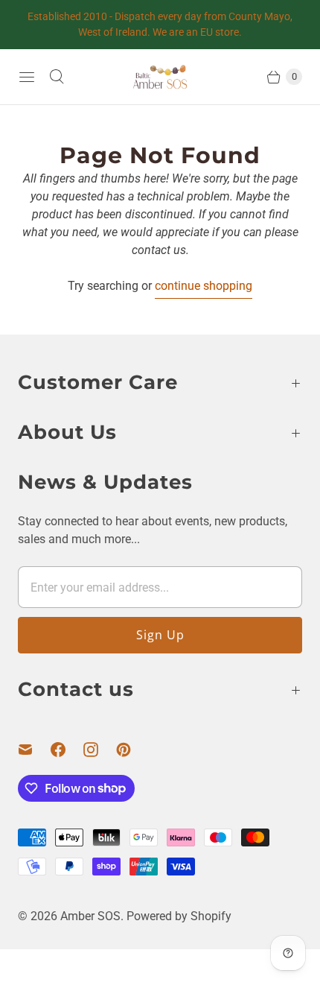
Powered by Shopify (179, 916)
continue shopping (203, 286)
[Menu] (27, 77)
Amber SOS (90, 916)
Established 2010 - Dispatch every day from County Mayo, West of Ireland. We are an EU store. (160, 24)
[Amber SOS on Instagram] (99, 749)
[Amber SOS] (160, 76)
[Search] (56, 77)
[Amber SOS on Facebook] (67, 749)
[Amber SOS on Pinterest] (132, 749)
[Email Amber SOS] (34, 749)
